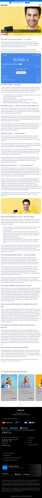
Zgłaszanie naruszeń (33, 444)
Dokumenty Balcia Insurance (10, 460)
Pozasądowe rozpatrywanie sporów (12, 457)
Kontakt (30, 440)
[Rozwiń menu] (40, 4)
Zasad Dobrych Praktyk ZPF (28, 430)
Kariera (30, 442)
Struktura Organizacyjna (9, 453)
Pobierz (28, 2)
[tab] (4, 55)
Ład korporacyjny (7, 455)
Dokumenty (31, 437)
